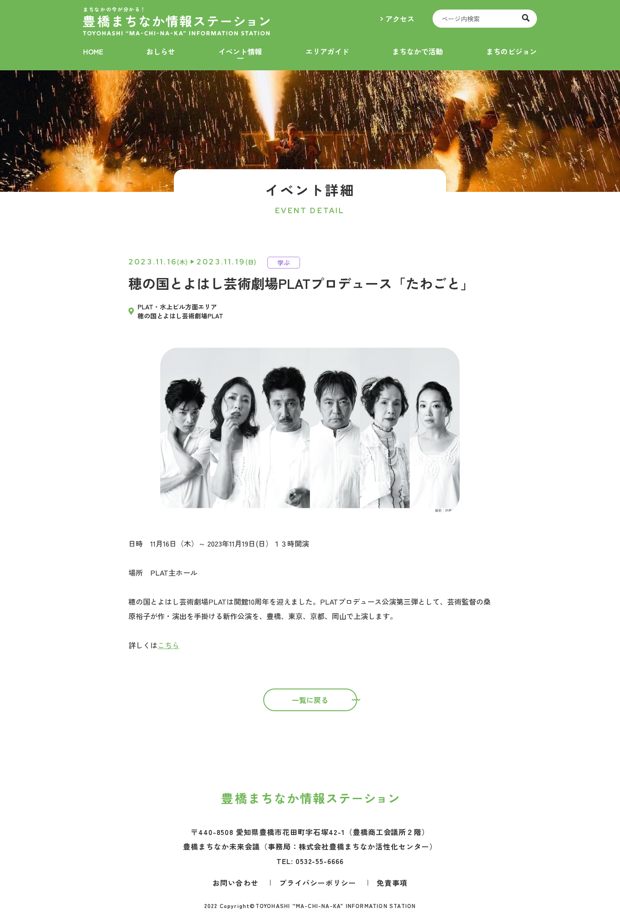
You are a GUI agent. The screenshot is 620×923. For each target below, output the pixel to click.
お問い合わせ (235, 882)
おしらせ (160, 51)
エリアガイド (327, 51)
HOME (93, 51)
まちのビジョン (511, 51)
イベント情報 (240, 51)
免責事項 (392, 882)
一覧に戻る (310, 699)
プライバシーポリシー (317, 882)
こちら (168, 645)
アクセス (399, 18)
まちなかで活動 (417, 51)
